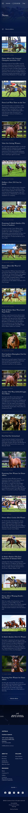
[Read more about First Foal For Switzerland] (14, 430)
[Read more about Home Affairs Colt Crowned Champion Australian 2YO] (14, 56)
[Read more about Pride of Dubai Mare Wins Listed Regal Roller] (14, 308)
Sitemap (14, 806)
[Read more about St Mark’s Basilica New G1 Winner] (14, 633)
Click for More (14, 698)
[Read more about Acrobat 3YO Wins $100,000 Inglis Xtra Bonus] (14, 389)
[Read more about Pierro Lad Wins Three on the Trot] (14, 98)
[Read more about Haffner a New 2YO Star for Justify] (14, 178)
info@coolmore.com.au (8, 746)
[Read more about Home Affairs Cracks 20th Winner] (14, 512)
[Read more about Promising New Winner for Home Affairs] (14, 471)
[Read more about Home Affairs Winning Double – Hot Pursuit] (14, 592)
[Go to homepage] (16, 3)
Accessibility (14, 803)
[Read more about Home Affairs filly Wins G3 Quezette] (14, 263)
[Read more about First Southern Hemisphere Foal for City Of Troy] (14, 348)
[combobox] (9, 3)
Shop (24, 3)
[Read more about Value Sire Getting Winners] (14, 138)
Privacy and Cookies (14, 805)
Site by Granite (14, 809)
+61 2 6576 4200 (6, 743)
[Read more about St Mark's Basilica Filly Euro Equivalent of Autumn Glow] (14, 551)
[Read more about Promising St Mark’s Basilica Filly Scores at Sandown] (14, 220)
